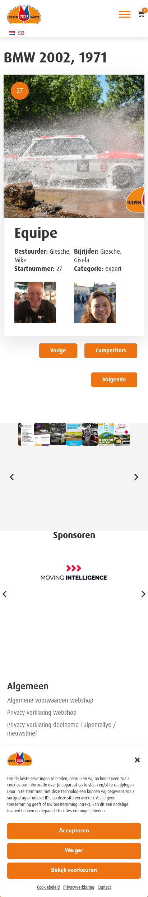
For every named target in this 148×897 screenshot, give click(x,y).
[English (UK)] (21, 33)
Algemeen (27, 686)
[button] (137, 760)
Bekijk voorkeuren (74, 870)
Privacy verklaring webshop (42, 713)
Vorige (58, 350)
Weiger (74, 851)
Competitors (111, 350)
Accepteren (74, 831)
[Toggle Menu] (124, 14)
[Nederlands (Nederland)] (12, 33)
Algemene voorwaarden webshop (50, 700)
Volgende (114, 379)
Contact (104, 887)
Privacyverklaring (78, 887)
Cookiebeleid (48, 887)
